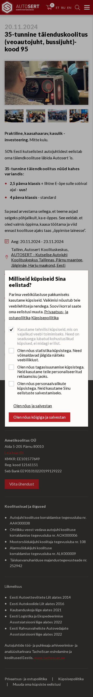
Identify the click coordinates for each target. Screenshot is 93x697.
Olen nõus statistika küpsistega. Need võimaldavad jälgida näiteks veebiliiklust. (49, 355)
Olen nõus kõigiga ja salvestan (39, 417)
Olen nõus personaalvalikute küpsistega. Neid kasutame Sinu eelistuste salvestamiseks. (44, 388)
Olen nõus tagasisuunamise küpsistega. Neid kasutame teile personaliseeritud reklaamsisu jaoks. (50, 372)
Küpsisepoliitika (45, 317)
